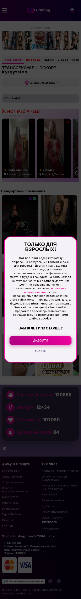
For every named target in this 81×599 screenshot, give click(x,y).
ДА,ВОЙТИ (40, 340)
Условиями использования (45, 290)
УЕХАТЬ (40, 351)
